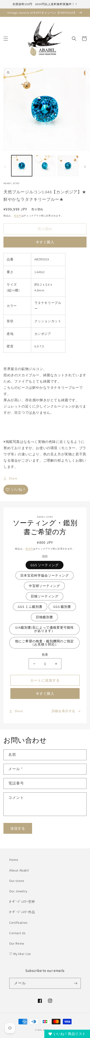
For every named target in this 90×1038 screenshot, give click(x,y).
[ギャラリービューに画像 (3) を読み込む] (68, 165)
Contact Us (17, 933)
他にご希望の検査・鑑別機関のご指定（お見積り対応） (44, 642)
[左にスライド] (5, 167)
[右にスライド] (85, 167)
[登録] (75, 983)
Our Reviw (16, 943)
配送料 (17, 215)
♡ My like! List (20, 954)
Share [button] (13, 478)
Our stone (16, 881)
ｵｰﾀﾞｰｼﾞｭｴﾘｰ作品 (22, 912)
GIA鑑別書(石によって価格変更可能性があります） (44, 629)
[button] (6, 39)
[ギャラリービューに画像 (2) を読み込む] (44, 165)
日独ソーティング (44, 596)
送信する (17, 828)
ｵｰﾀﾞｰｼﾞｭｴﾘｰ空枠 (22, 901)
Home (13, 860)
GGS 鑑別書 (62, 607)
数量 (45, 655)
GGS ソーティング (44, 565)
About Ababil (19, 870)
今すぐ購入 (45, 242)
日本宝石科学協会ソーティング (44, 575)
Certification (18, 923)
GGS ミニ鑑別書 (30, 607)
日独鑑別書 (44, 617)
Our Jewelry (18, 891)
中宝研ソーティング (44, 586)
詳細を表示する (63, 711)
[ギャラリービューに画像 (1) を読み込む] (21, 165)
